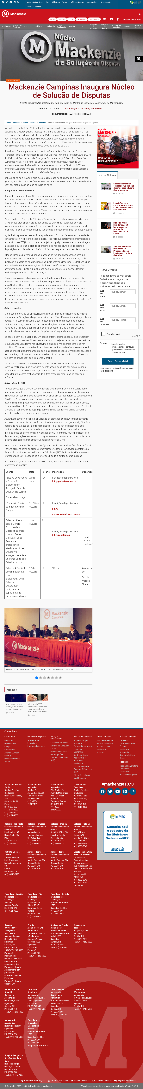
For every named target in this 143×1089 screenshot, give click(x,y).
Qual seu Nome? (103, 295)
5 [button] (52, 678)
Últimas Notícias (107, 175)
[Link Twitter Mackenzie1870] (6, 2)
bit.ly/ (55, 508)
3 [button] (44, 678)
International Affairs (131, 19)
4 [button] (48, 678)
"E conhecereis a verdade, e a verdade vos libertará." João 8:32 (109, 1086)
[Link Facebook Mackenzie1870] (2, 2)
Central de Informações (34, 1080)
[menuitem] (35, 2)
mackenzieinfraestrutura (66, 514)
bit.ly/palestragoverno (64, 481)
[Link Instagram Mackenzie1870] (18, 2)
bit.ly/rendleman (61, 535)
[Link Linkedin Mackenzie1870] (14, 2)
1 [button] (36, 678)
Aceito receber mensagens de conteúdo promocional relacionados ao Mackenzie (123, 348)
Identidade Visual (82, 1080)
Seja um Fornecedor (127, 1080)
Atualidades (13, 80)
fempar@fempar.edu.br (38, 1045)
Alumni (52, 19)
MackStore (82, 19)
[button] (89, 645)
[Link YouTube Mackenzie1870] (11, 2)
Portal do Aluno (94, 19)
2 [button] (40, 678)
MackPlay (62, 19)
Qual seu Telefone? (104, 322)
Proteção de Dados (60, 1080)
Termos (103, 343)
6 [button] (56, 678)
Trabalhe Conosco (104, 1080)
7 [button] (60, 678)
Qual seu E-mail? (102, 309)
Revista (71, 19)
